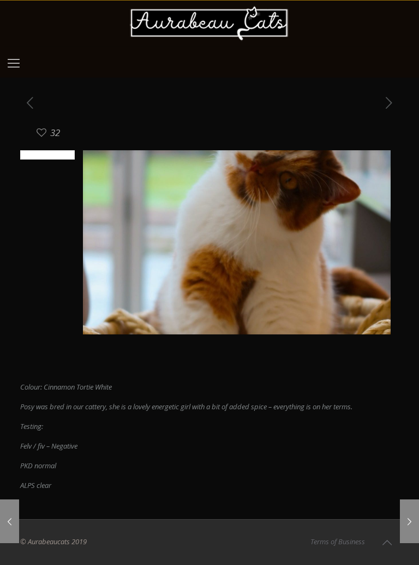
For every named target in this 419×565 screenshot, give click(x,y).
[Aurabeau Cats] (209, 23)
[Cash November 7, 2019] (409, 521)
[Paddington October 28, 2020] (9, 521)
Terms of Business (337, 541)
